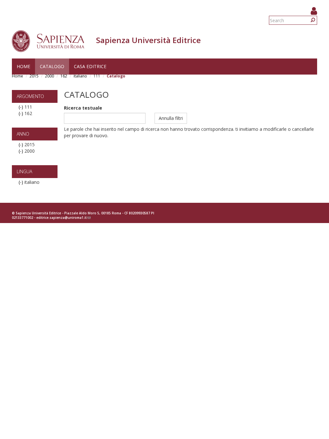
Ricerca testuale (83, 108)
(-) (21, 107)
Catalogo (52, 66)
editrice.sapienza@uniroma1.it (63, 217)
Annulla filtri (171, 118)
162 (63, 76)
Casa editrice (90, 66)
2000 (49, 76)
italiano (80, 76)
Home (23, 66)
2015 (34, 76)
